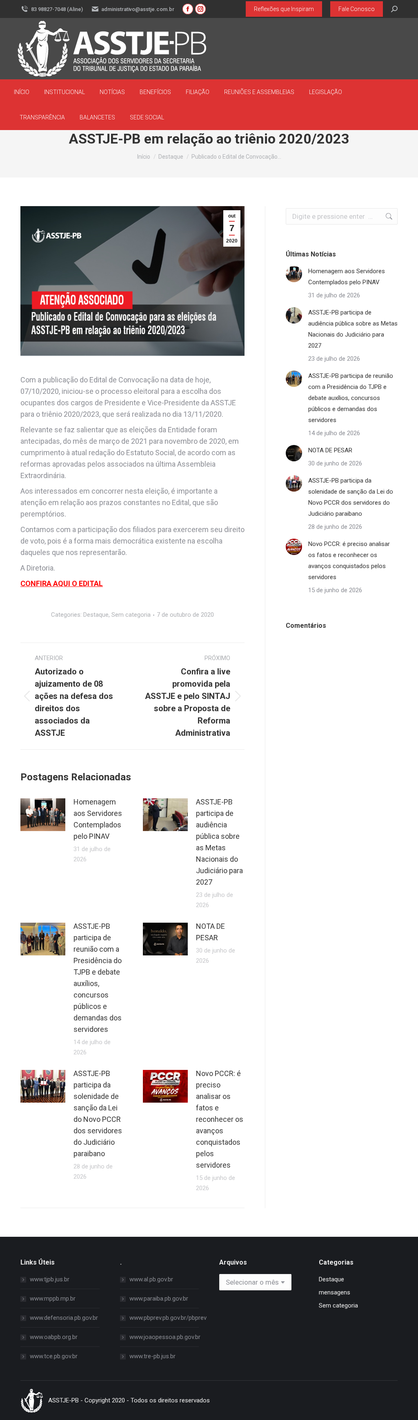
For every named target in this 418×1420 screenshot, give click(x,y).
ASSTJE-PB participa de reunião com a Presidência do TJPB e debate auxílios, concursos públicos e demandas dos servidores (97, 978)
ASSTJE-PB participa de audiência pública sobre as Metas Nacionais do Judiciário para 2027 (219, 842)
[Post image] (42, 814)
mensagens (334, 1292)
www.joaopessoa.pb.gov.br (164, 1337)
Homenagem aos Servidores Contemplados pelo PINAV (97, 819)
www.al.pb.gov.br (151, 1279)
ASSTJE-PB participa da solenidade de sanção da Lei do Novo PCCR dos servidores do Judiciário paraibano (97, 1113)
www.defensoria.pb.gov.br (64, 1317)
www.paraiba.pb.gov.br (158, 1298)
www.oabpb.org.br (54, 1337)
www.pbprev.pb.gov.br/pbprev (168, 1317)
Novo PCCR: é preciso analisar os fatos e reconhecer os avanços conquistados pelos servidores (219, 1119)
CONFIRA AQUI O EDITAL (61, 583)
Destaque (96, 614)
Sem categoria (131, 614)
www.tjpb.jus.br (49, 1279)
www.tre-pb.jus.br (152, 1356)
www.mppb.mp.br (53, 1298)
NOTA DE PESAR (210, 932)
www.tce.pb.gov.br (54, 1356)
